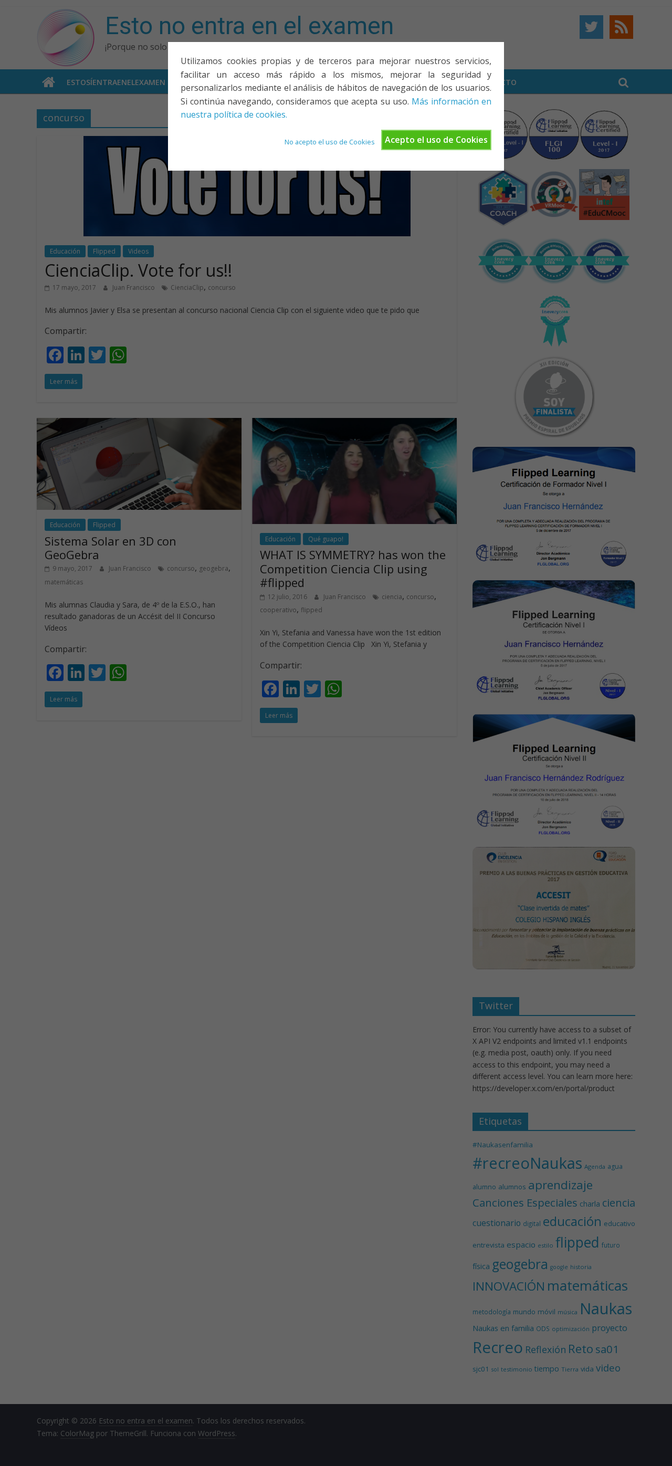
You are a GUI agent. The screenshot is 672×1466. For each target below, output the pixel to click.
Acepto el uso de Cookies (436, 139)
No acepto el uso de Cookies (330, 141)
